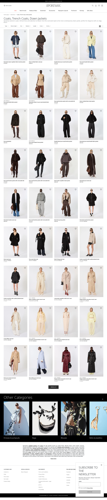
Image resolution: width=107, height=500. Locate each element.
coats (41, 445)
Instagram (68, 477)
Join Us (40, 484)
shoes (68, 452)
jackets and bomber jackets (40, 448)
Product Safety (7, 481)
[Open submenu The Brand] (77, 10)
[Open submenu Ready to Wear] (38, 10)
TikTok (67, 485)
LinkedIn (68, 480)
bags (33, 453)
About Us (41, 487)
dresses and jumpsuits (63, 447)
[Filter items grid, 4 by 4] (100, 26)
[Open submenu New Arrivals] (27, 10)
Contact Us (6, 472)
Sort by (47, 26)
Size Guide (6, 479)
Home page (6, 14)
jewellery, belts (39, 453)
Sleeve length (14, 26)
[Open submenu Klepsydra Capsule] (69, 10)
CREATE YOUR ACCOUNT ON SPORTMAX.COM (53, 1)
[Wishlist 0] (99, 5)
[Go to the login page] (96, 5)
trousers (27, 449)
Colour (41, 26)
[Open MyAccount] (97, 5)
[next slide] (102, 399)
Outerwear (12, 14)
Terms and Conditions (43, 472)
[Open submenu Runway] (84, 10)
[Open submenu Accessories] (56, 10)
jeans (32, 449)
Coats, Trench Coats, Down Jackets (24, 14)
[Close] (101, 465)
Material (27, 26)
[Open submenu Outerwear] (46, 10)
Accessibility (41, 489)
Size (21, 26)
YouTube (68, 482)
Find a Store (6, 476)
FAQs (5, 474)
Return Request (24, 472)
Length (34, 26)
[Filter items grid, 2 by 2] (102, 26)
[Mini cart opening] (103, 5)
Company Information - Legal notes (45, 482)
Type (6, 26)
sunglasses (49, 453)
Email (80, 481)
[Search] (93, 5)
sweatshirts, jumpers (39, 449)
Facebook (68, 472)
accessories (26, 453)
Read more (53, 458)
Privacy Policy (41, 474)
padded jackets (33, 445)
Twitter (67, 474)
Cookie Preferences (43, 479)
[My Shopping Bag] (102, 5)
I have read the (86, 488)
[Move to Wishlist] (25, 31)
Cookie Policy (41, 476)
